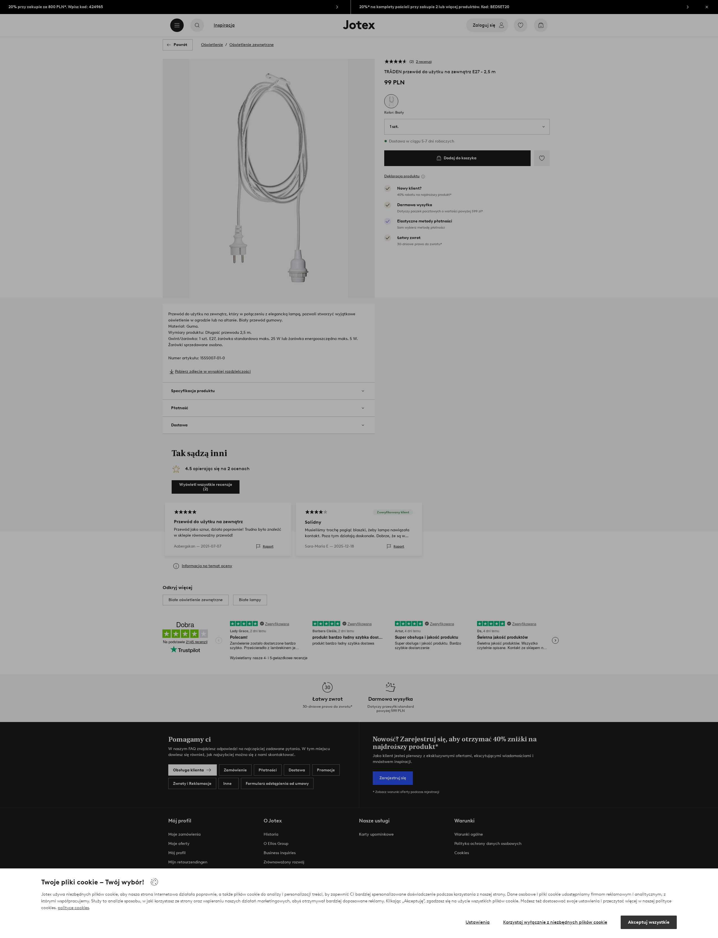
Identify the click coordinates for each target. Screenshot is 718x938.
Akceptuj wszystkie (648, 922)
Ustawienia (478, 922)
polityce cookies (73, 907)
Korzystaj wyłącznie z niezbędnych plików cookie (555, 922)
